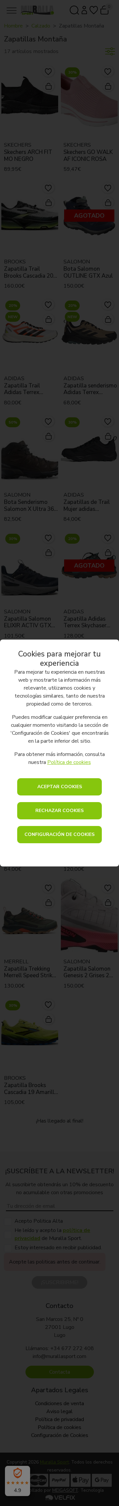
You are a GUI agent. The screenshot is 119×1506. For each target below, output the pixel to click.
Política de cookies (69, 762)
